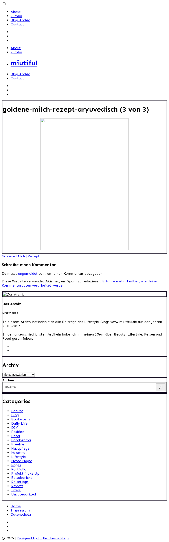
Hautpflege (20, 448)
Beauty (17, 411)
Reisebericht (21, 478)
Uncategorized (23, 494)
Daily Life (19, 423)
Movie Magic (21, 461)
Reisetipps (20, 482)
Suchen (8, 380)
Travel (16, 490)
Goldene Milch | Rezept (21, 256)
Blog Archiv (20, 20)
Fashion (17, 432)
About (16, 12)
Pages (16, 465)
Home (16, 506)
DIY (14, 427)
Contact (17, 24)
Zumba (16, 16)
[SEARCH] (160, 387)
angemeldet (28, 273)
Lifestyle (18, 457)
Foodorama (21, 440)
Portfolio (18, 469)
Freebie (17, 444)
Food (15, 436)
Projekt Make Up (25, 473)
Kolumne (18, 452)
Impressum (20, 510)
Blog (15, 415)
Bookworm (20, 419)
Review (17, 486)
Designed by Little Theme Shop (43, 538)
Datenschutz (21, 514)
